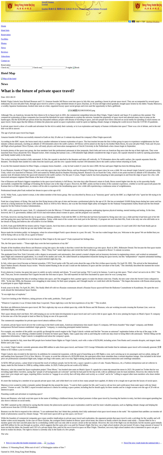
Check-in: (5, 67)
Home (3, 26)
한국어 (75, 9)
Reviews (4, 52)
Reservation (6, 35)
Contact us (5, 61)
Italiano (96, 9)
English (45, 4)
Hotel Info (5, 30)
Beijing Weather (152, 22)
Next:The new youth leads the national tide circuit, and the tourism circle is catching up (143, 443)
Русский (103, 9)
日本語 (69, 9)
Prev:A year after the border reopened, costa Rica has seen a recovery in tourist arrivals (25, 443)
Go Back (50, 443)
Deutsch (82, 9)
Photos (3, 43)
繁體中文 (61, 9)
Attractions (5, 56)
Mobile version (48, 2)
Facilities (4, 39)
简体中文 (52, 9)
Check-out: (37, 67)
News (3, 48)
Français (89, 9)
